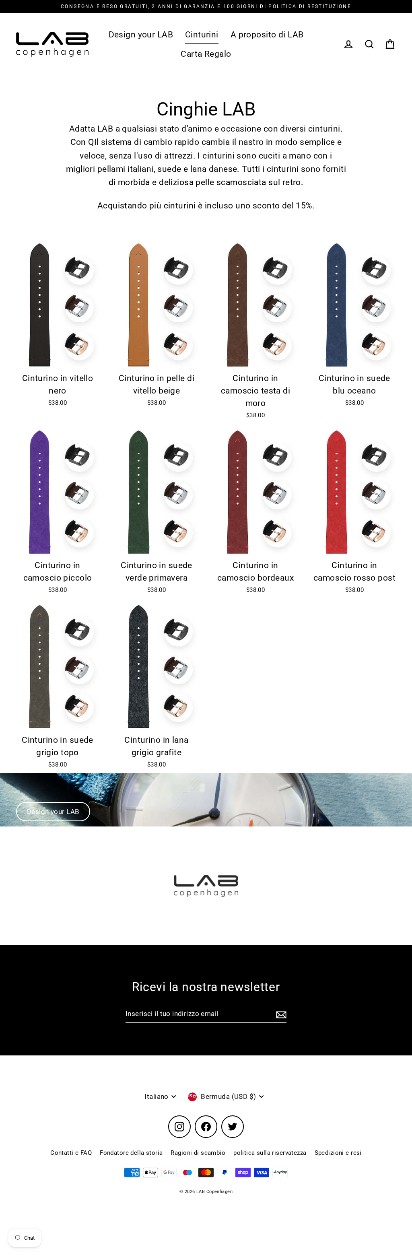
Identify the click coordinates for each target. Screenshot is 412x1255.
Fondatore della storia (131, 1152)
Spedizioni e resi (338, 1152)
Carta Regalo (206, 54)
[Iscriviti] (280, 1014)
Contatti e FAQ (71, 1152)
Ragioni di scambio (198, 1152)
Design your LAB (141, 34)
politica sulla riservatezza (269, 1152)
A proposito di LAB (267, 34)
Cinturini (201, 34)
